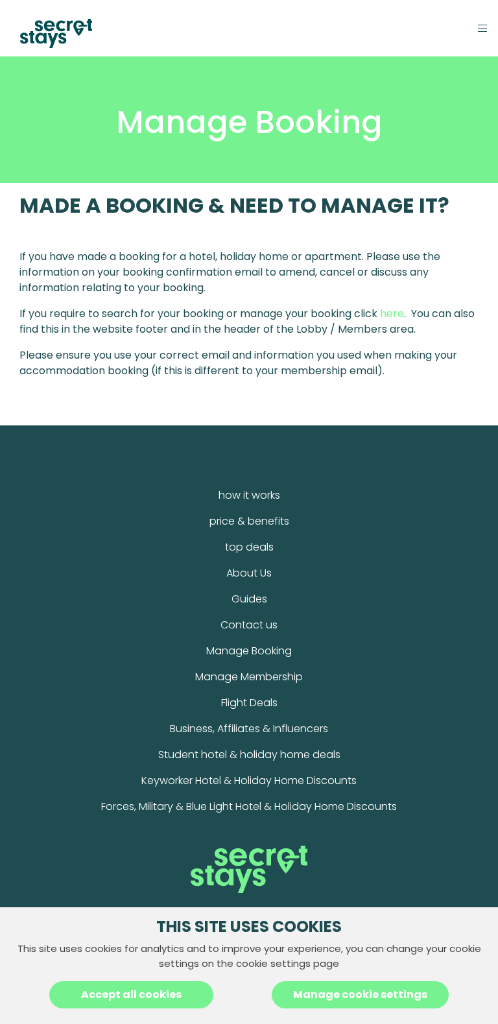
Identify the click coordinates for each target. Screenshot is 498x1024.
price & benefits (249, 521)
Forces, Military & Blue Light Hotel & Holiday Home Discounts (249, 806)
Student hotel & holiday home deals (249, 754)
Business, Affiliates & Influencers (249, 728)
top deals (249, 547)
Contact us (249, 624)
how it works (249, 495)
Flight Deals (249, 702)
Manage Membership (249, 676)
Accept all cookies (131, 994)
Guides (249, 598)
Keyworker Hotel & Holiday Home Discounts (249, 780)
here (392, 313)
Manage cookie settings (360, 994)
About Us (249, 573)
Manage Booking (249, 650)
